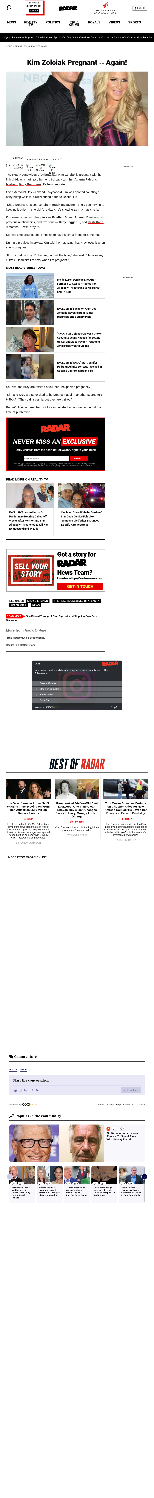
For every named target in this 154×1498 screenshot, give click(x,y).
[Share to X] (29, 165)
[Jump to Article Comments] (8, 165)
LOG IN (141, 8)
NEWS (11, 22)
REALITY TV (30, 22)
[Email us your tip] (35, 14)
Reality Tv (21, 46)
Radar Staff (17, 158)
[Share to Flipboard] (41, 165)
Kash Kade (95, 222)
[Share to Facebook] (18, 165)
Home (9, 46)
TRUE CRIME (74, 22)
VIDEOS (114, 22)
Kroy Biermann (38, 46)
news (36, 605)
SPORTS (134, 22)
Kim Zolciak (66, 174)
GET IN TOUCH (80, 586)
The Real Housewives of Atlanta (28, 174)
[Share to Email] (52, 165)
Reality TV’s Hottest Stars (20, 645)
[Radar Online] (68, 8)
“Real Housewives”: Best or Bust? (25, 638)
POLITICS (53, 22)
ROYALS (94, 22)
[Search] (9, 9)
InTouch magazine (62, 204)
